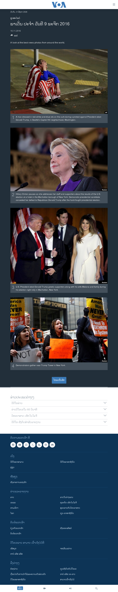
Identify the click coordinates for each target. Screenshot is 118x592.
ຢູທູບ (12, 467)
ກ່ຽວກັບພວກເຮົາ (16, 528)
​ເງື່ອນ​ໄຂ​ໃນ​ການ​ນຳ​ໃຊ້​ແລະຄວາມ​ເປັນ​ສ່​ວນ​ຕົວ (28, 574)
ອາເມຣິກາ (14, 507)
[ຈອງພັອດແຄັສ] (52, 445)
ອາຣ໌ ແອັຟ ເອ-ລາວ (67, 574)
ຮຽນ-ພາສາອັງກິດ (67, 513)
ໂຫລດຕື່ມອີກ (59, 380)
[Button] (14, 36)
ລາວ (12, 497)
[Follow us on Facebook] (13, 445)
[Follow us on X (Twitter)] (32, 445)
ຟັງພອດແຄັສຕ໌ (66, 528)
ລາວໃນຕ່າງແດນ (66, 497)
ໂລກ (12, 513)
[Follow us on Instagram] (26, 445)
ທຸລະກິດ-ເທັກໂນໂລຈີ (68, 502)
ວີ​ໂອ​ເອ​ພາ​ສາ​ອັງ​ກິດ (18, 579)
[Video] (44, 588)
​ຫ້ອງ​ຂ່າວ (14, 568)
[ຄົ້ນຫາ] (96, 588)
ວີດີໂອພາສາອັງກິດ (67, 462)
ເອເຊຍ (13, 502)
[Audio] (70, 588)
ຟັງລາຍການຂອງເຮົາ (18, 482)
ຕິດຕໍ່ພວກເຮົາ (15, 533)
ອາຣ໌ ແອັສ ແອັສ (16, 553)
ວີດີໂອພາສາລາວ (17, 462)
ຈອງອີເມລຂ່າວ (66, 548)
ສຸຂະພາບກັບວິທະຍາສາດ (70, 507)
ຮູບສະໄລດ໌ (15, 18)
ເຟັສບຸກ (13, 548)
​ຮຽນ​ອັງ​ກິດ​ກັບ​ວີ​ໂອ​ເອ (68, 568)
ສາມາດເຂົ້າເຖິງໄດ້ (67, 579)
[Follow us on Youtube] (19, 445)
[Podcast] (45, 445)
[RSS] (39, 445)
